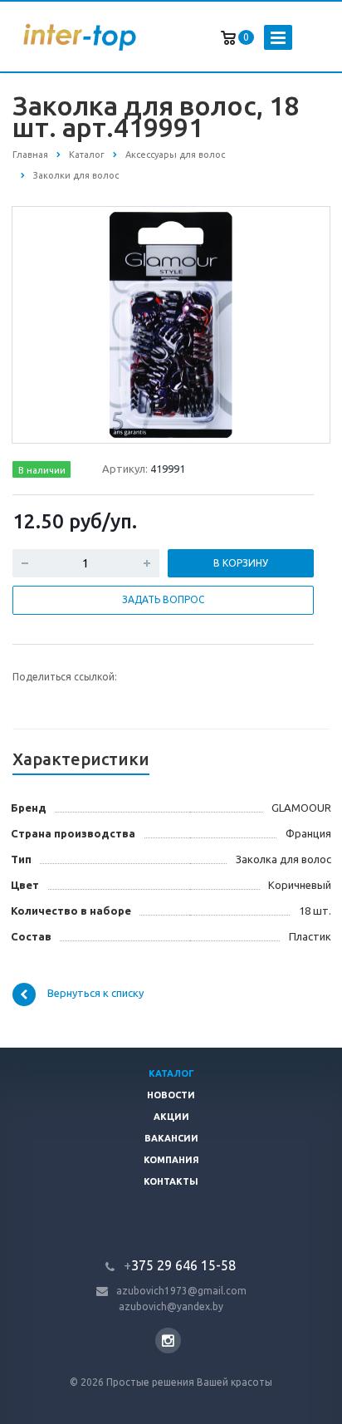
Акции (171, 1117)
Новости (171, 1095)
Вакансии (171, 1138)
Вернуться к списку (95, 993)
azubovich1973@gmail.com (181, 1290)
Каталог (171, 1073)
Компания (171, 1160)
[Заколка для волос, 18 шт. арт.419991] (170, 324)
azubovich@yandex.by (171, 1306)
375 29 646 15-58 (180, 1265)
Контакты (171, 1181)
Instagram (168, 1340)
